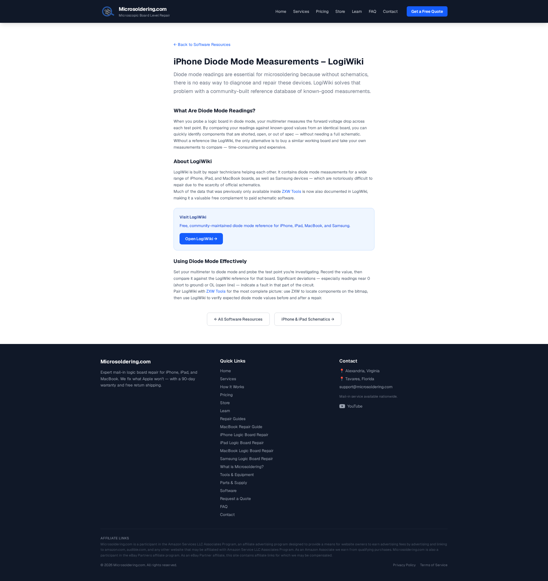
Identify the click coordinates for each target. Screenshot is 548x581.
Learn (357, 11)
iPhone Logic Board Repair (244, 434)
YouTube (354, 406)
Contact (390, 11)
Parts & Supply (233, 482)
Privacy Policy (404, 565)
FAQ (372, 11)
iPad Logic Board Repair (242, 442)
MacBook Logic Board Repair (246, 450)
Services (301, 11)
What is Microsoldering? (242, 466)
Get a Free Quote (427, 11)
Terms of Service (434, 565)
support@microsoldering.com (365, 386)
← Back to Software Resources (202, 44)
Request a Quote (235, 498)
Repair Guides (232, 418)
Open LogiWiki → (201, 238)
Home (280, 11)
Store (340, 11)
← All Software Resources (238, 319)
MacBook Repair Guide (241, 426)
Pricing (322, 11)
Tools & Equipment (237, 474)
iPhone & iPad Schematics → (307, 319)
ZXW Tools (291, 191)
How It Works (232, 386)
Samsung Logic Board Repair (246, 458)
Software (228, 490)
